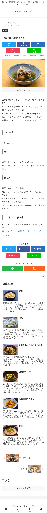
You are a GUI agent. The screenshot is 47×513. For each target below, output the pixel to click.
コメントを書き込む (23, 488)
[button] (42, 316)
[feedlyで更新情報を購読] (12, 268)
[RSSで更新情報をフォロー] (34, 268)
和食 (6, 30)
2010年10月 (40, 55)
